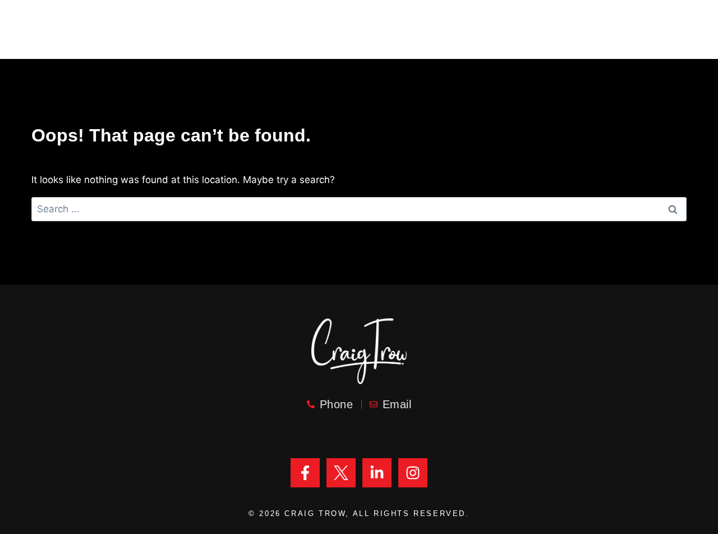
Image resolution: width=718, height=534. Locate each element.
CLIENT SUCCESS (306, 21)
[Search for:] (359, 208)
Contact (398, 41)
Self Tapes (569, 21)
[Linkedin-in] (377, 472)
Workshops (646, 21)
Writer (431, 21)
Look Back (494, 21)
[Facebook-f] (305, 472)
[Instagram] (412, 472)
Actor (381, 21)
